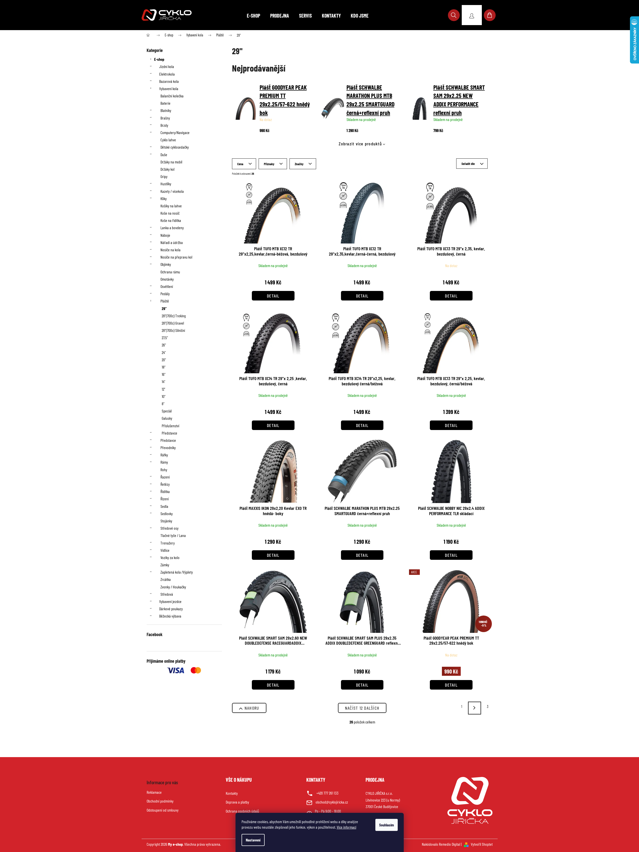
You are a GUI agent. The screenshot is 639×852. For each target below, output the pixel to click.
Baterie (165, 103)
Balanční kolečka (172, 95)
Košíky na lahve (171, 205)
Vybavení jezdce (170, 601)
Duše (163, 154)
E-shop (159, 59)
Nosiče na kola (170, 249)
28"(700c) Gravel (173, 323)
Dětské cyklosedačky (174, 147)
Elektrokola (167, 74)
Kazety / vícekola (172, 191)
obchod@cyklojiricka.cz (332, 802)
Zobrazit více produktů (360, 143)
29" (164, 308)
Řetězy (165, 484)
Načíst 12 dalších (362, 708)
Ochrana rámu (170, 271)
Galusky (167, 418)
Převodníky (168, 447)
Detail (273, 295)
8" (163, 403)
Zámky (164, 564)
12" (163, 389)
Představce (169, 433)
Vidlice (164, 550)
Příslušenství (170, 425)
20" (164, 359)
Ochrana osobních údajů (242, 811)
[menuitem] (253, 15)
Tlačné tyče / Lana (173, 535)
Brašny (165, 117)
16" (163, 374)
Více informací (346, 827)
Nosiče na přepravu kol (176, 257)
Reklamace (154, 792)
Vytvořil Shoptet (482, 844)
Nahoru (252, 708)
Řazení (165, 476)
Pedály (165, 293)
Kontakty (232, 793)
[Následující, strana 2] (474, 708)
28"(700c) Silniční (173, 330)
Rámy (164, 462)
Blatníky (165, 110)
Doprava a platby (237, 802)
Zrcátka (165, 579)
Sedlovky (166, 513)
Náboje (165, 235)
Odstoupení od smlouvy (163, 810)
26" (164, 344)
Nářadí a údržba (171, 242)
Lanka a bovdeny (172, 227)
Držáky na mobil (171, 161)
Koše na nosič (170, 213)
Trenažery (167, 542)
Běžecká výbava (170, 616)
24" (164, 352)
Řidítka (165, 491)
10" (163, 396)
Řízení (164, 498)
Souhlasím (386, 824)
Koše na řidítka (170, 220)
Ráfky (164, 454)
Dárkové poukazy (171, 608)
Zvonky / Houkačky (173, 586)
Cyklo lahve (168, 139)
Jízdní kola (166, 66)
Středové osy (169, 528)
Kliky (163, 198)
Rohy (163, 469)
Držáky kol (167, 169)
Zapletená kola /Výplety (176, 572)
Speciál (167, 410)
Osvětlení (166, 286)
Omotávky (167, 279)
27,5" (165, 337)
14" (163, 381)
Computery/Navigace (175, 132)
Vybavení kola (168, 88)
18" (163, 366)
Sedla (164, 506)
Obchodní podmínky (160, 801)
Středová (166, 594)
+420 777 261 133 (327, 792)
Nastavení (253, 839)
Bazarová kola (169, 81)
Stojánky (166, 520)
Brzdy (164, 125)
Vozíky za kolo (170, 557)
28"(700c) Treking (174, 315)
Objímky (165, 264)
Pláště (164, 300)
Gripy (163, 176)
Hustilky (165, 183)
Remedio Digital (449, 844)
